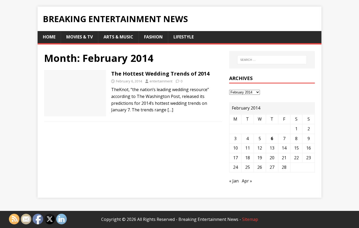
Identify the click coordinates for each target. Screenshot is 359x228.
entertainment (161, 81)
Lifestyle (183, 37)
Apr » (247, 181)
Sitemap (250, 219)
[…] (170, 110)
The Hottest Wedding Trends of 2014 (160, 73)
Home (49, 37)
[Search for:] (272, 59)
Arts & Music (118, 37)
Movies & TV (79, 37)
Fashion (153, 37)
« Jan (234, 181)
